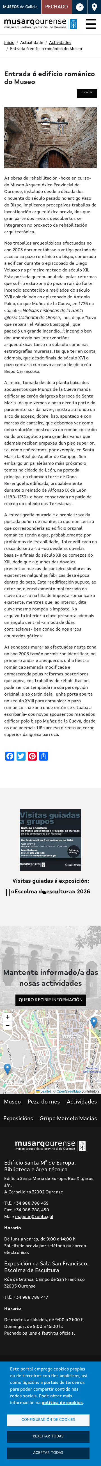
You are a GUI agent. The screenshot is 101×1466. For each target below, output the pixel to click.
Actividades (60, 43)
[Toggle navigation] (91, 25)
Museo (12, 1102)
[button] (93, 1022)
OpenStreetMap (69, 1091)
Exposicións (18, 1119)
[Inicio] (38, 24)
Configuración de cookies (48, 1420)
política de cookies (62, 1403)
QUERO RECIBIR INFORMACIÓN (50, 1000)
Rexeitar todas (48, 1436)
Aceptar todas (48, 1453)
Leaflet (45, 1091)
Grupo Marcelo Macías (68, 1119)
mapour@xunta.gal (34, 1217)
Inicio (9, 43)
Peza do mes (44, 1102)
